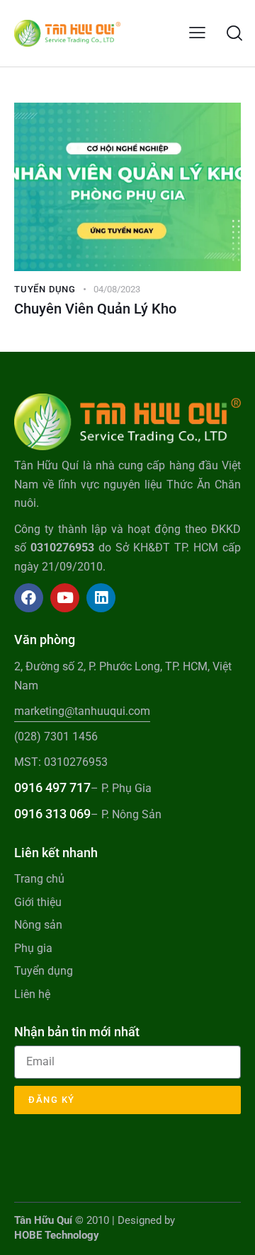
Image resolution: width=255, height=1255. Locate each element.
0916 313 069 (52, 813)
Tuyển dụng (45, 289)
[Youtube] (64, 597)
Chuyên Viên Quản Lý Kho (95, 308)
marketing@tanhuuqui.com (82, 711)
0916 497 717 (52, 787)
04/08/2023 (117, 289)
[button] (197, 32)
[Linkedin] (100, 597)
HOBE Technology (56, 1235)
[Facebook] (28, 597)
